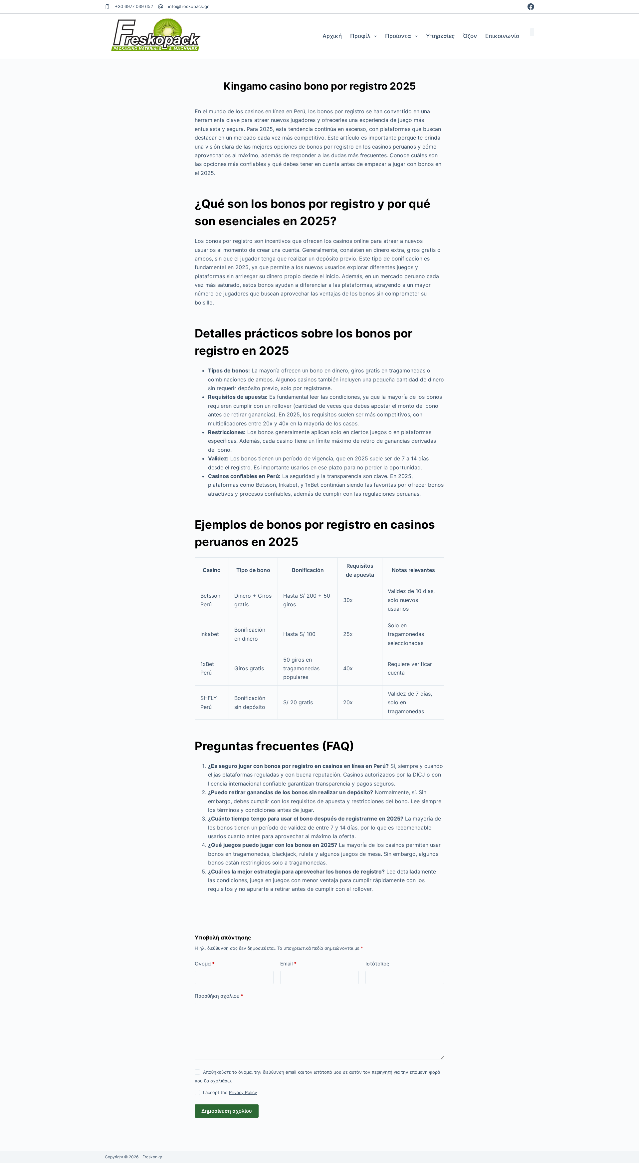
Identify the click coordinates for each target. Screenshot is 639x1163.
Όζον (470, 36)
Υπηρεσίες (440, 36)
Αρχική (332, 36)
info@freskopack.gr (188, 6)
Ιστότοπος (377, 963)
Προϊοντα (398, 36)
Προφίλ (360, 36)
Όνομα (205, 963)
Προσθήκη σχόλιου (219, 996)
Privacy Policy (243, 1092)
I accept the (230, 1092)
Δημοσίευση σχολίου (226, 1111)
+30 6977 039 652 (134, 6)
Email (288, 963)
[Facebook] (531, 6)
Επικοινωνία (502, 36)
